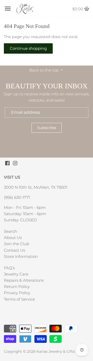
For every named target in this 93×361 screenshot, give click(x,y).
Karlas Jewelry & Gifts (55, 351)
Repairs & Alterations (24, 280)
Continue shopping (28, 48)
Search (10, 231)
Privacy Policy (17, 292)
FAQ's (9, 267)
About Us (13, 237)
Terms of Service (19, 299)
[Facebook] (7, 162)
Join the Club (16, 243)
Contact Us (14, 250)
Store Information (21, 256)
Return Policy (17, 286)
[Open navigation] (8, 8)
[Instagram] (15, 162)
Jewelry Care (16, 274)
